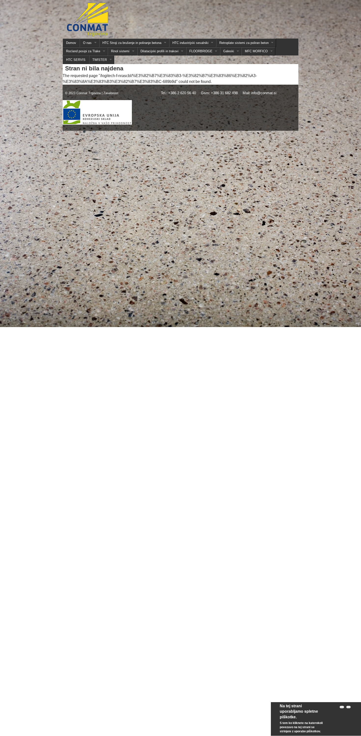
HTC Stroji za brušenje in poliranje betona (130, 43)
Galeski (227, 51)
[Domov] (87, 20)
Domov (71, 43)
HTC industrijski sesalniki (188, 43)
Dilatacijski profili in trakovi (158, 51)
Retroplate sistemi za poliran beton (242, 43)
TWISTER (98, 60)
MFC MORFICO (254, 51)
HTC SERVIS (75, 60)
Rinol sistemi (118, 51)
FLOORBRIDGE (199, 51)
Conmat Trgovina (88, 93)
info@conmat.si (263, 93)
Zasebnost (110, 93)
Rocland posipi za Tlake (81, 51)
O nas (86, 43)
